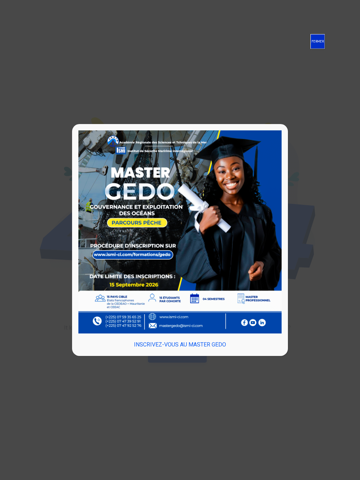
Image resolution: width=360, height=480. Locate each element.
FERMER (317, 41)
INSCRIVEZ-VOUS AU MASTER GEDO (180, 344)
